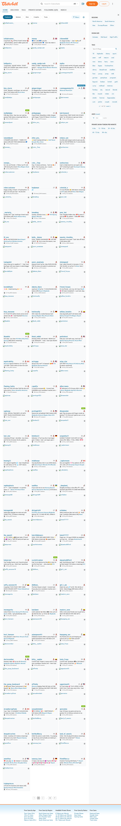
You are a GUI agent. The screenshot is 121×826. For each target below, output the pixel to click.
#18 (51, 214)
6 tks (94, 128)
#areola (23, 663)
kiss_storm (8, 88)
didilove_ (35, 585)
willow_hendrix (65, 312)
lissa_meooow (9, 312)
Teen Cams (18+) (29, 813)
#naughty (20, 762)
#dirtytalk (6, 762)
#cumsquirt (77, 167)
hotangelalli (8, 510)
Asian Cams (42, 818)
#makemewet (78, 539)
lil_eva (6, 237)
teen (112, 62)
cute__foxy (36, 163)
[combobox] (55, 4)
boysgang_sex (65, 635)
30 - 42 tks (111, 128)
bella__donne (37, 237)
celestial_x (64, 188)
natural (107, 90)
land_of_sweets (66, 734)
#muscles (71, 340)
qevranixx (63, 709)
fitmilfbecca (64, 759)
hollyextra (7, 63)
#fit (72, 42)
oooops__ (7, 163)
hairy (106, 62)
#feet (80, 340)
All (75, 4)
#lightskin (18, 663)
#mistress (24, 390)
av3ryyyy (35, 361)
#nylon (16, 216)
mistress (109, 86)
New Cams (77, 815)
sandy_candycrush (38, 63)
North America (97, 21)
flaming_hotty (9, 386)
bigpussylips (111, 98)
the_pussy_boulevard (12, 684)
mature (106, 57)
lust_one (7, 436)
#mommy (23, 661)
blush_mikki (36, 336)
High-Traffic (114, 37)
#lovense (54, 67)
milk (112, 74)
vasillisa (35, 486)
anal (112, 57)
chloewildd (64, 39)
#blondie (39, 216)
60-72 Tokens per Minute (64, 818)
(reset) (98, 114)
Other (112, 25)
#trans (62, 390)
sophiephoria (9, 486)
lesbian (102, 82)
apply (105, 118)
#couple (34, 142)
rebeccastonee (9, 188)
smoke (95, 98)
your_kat (63, 212)
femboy (95, 90)
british (110, 82)
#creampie (72, 464)
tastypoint (8, 262)
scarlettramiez (37, 560)
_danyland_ (64, 486)
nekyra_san (64, 138)
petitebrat (64, 336)
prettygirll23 (37, 411)
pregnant (113, 78)
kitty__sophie (37, 659)
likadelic (7, 336)
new (94, 62)
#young (83, 167)
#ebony (62, 315)
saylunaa (7, 411)
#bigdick (38, 315)
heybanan (35, 188)
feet (94, 74)
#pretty (6, 787)
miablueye (36, 461)
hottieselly (36, 312)
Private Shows (78, 813)
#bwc (38, 142)
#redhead (53, 117)
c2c (113, 94)
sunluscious (64, 163)
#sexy (24, 216)
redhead (101, 86)
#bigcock (44, 713)
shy (101, 90)
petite (100, 102)
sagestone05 (64, 684)
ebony (108, 53)
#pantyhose (40, 489)
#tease (20, 216)
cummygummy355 (67, 88)
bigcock (95, 82)
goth (116, 82)
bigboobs (100, 53)
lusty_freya (64, 659)
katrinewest (64, 113)
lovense (101, 98)
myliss (62, 63)
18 (93, 53)
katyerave (7, 560)
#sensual (75, 42)
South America (109, 21)
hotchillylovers (37, 535)
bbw (94, 66)
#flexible (53, 464)
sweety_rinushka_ (66, 237)
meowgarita (8, 610)
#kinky (12, 762)
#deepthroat (25, 589)
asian (94, 57)
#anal (53, 140)
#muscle (47, 315)
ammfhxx (7, 759)
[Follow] (28, 23)
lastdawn (35, 610)
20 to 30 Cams (28, 817)
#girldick (73, 390)
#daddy (24, 713)
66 (50, 798)
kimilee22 (35, 436)
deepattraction (9, 734)
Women (18, 17)
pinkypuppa (36, 113)
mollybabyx (8, 113)
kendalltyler (8, 287)
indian (107, 94)
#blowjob (79, 663)
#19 (63, 191)
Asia (94, 25)
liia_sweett (8, 535)
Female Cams (94, 815)
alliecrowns (64, 386)
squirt (114, 53)
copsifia (35, 386)
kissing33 (7, 461)
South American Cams (46, 820)
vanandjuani (8, 138)
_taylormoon (64, 461)
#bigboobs (63, 42)
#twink (6, 638)
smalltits (112, 70)
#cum (19, 92)
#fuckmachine (8, 241)
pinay (106, 74)
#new (23, 92)
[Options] (84, 17)
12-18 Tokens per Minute (64, 815)
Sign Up (92, 4)
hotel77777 (64, 535)
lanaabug (35, 212)
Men (27, 17)
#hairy (12, 688)
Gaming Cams (78, 817)
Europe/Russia (102, 25)
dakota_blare (37, 287)
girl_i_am (63, 585)
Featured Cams (94, 813)
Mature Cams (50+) (30, 820)
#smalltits (18, 390)
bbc (94, 94)
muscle (100, 94)
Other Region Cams (45, 815)
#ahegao (40, 67)
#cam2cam (69, 90)
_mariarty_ (8, 212)
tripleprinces (9, 784)
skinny (95, 70)
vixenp (34, 39)
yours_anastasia (38, 262)
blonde (115, 90)
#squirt (23, 239)
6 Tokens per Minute (62, 813)
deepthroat (103, 70)
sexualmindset (37, 709)
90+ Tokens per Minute (63, 820)
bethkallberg (37, 734)
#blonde (45, 464)
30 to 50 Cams (28, 818)
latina (100, 62)
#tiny (19, 167)
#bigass (23, 167)
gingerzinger (37, 88)
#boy (43, 315)
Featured (8, 17)
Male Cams (93, 817)
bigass (100, 66)
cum (94, 102)
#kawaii (49, 67)
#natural (45, 365)
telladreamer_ (9, 39)
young (100, 74)
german (95, 78)
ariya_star (63, 361)
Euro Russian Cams (45, 817)
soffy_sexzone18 (10, 585)
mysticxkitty (8, 361)
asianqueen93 (37, 635)
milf (100, 57)
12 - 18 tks (101, 128)
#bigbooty (35, 365)
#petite (62, 340)
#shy (23, 338)
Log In (104, 4)
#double (14, 241)
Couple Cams (94, 818)
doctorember (9, 659)
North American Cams (46, 813)
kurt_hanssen (9, 635)
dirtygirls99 (36, 510)
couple (107, 102)
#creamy (19, 241)
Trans (46, 17)
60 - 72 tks (96, 132)
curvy (94, 86)
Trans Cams (93, 820)
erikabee (63, 510)
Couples (36, 17)
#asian (71, 363)
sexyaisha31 (64, 436)
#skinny (78, 363)
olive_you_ (36, 138)
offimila (35, 684)
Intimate (95, 37)
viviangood (64, 262)
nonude (114, 102)
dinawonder (64, 411)
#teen (52, 315)
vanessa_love (37, 759)
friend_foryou (65, 287)
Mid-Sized (104, 37)
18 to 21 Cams (28, 815)
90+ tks (104, 132)
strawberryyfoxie (10, 709)
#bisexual (62, 90)
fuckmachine (109, 66)
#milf (50, 140)
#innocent (41, 512)
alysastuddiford (65, 560)
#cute (44, 67)
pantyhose (103, 78)
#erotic (68, 42)
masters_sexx (65, 610)
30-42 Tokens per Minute (64, 817)
